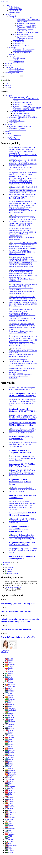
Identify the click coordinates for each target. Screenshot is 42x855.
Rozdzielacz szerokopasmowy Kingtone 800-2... (21, 437)
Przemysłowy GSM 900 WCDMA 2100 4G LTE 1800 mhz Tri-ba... (22, 344)
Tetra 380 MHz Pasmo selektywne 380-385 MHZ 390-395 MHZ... (23, 155)
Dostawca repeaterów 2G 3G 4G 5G (16, 629)
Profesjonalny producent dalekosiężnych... (18, 603)
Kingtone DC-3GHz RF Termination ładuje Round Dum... (20, 481)
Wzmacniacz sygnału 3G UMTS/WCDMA (25, 30)
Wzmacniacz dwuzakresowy (22, 51)
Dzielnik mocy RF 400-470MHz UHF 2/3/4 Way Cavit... (22, 465)
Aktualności (9, 67)
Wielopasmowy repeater (21, 34)
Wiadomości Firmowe (16, 71)
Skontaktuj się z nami (12, 73)
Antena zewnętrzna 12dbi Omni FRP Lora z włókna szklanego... (22, 394)
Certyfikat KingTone (15, 9)
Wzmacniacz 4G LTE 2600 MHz (28, 32)
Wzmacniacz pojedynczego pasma (24, 49)
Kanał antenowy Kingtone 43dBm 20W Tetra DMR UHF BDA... (22, 197)
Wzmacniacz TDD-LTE (21, 45)
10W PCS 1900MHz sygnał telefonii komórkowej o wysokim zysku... (21, 355)
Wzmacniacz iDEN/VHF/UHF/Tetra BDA (23, 117)
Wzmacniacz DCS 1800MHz (26, 25)
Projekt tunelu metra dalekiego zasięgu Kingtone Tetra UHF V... (21, 292)
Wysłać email (5, 650)
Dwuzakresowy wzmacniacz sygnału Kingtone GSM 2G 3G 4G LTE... (21, 224)
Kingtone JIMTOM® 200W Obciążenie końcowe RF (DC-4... (22, 451)
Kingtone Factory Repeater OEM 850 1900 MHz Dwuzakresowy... (23, 211)
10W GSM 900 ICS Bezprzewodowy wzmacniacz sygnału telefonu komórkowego (21, 376)
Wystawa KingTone (15, 10)
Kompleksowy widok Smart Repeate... (17, 611)
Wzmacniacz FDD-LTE (21, 43)
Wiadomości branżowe (16, 69)
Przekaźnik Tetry (18, 40)
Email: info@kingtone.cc (13, 587)
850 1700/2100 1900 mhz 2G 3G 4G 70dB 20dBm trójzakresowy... (23, 305)
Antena (11, 54)
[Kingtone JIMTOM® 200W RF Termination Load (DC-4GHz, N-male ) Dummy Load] (23, 446)
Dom (6, 83)
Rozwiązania (9, 63)
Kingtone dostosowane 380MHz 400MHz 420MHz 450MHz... (22, 424)
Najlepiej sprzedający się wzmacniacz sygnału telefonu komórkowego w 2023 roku (20, 620)
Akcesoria (12, 56)
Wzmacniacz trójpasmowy (25, 38)
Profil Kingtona (14, 7)
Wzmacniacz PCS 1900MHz (26, 27)
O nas (7, 5)
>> (9, 562)
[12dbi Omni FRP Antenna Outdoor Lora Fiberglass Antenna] (23, 389)
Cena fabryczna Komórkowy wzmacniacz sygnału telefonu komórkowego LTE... (22, 319)
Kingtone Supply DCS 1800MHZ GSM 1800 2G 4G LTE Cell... (22, 253)
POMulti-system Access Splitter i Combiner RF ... (22, 496)
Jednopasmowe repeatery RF (22, 18)
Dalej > (5, 562)
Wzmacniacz (13, 47)
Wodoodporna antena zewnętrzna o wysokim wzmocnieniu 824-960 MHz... (22, 265)
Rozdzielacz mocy (19, 58)
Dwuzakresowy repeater (25, 36)
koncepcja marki (14, 12)
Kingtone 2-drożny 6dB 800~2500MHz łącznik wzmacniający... (19, 529)
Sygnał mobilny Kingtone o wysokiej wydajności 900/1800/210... (21, 332)
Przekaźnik (12, 16)
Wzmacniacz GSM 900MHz (26, 23)
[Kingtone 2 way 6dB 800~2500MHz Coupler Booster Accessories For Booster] (23, 522)
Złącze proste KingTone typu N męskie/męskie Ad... (22, 557)
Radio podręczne (18, 62)
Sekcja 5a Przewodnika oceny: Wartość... (18, 637)
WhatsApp (4, 652)
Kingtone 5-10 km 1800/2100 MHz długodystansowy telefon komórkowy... (21, 182)
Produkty (8, 14)
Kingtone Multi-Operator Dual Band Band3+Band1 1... (22, 543)
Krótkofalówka (14, 60)
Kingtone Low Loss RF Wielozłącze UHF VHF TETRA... (23, 410)
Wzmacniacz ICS (18, 41)
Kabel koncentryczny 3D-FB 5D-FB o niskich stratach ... (22, 514)
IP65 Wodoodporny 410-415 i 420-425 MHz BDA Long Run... (21, 168)
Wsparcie (8, 65)
